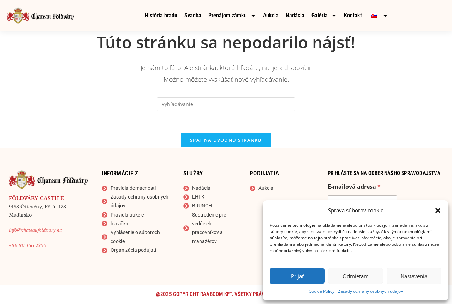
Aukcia (271, 15)
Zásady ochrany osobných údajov (370, 291)
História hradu (161, 15)
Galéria (319, 15)
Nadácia (295, 15)
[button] (437, 210)
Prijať (297, 276)
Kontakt (353, 15)
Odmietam (356, 276)
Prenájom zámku (227, 15)
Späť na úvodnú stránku (226, 140)
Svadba (192, 15)
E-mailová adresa (354, 186)
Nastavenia (413, 276)
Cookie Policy (321, 291)
